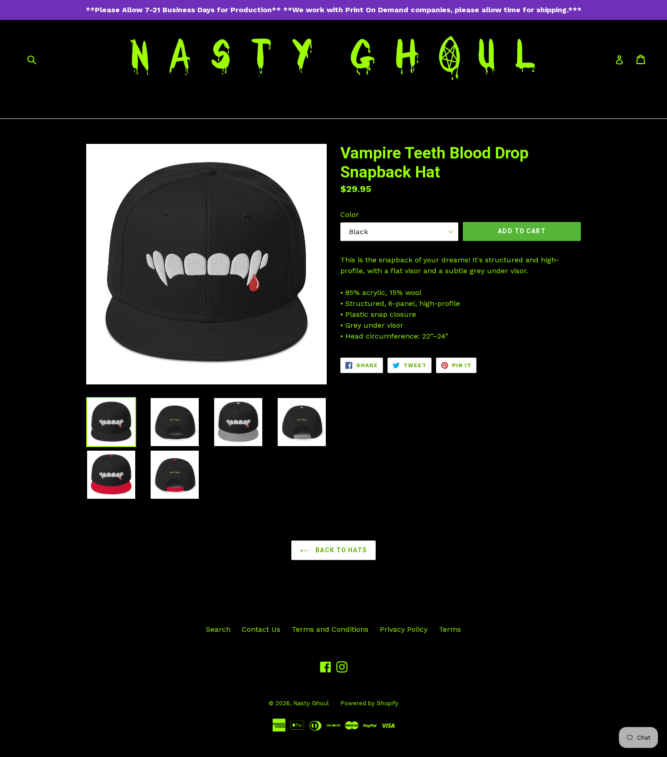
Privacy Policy (403, 629)
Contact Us (261, 629)
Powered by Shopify (369, 703)
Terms (450, 629)
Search (218, 629)
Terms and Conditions (330, 629)
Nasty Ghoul (311, 703)
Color (349, 214)
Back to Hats (340, 550)
